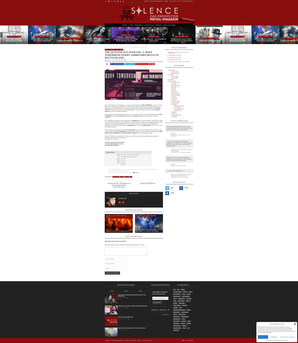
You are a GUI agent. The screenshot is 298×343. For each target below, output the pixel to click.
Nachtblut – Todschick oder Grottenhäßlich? (97, 40)
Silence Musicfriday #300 (174, 55)
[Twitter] (117, 1)
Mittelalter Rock (69, 38)
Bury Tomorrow (116, 176)
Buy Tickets (123, 164)
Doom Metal (181, 298)
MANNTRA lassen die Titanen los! (70, 41)
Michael (173, 164)
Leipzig (175, 307)
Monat (126, 291)
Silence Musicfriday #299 (174, 57)
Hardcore (174, 92)
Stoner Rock (177, 325)
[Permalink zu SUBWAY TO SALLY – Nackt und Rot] (168, 165)
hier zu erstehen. (114, 139)
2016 (174, 289)
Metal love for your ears (155, 314)
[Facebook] (106, 1)
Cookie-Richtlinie (269, 340)
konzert (122, 176)
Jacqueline (108, 60)
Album (182, 289)
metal (188, 310)
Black (190, 291)
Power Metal (174, 101)
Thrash (173, 116)
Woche (112, 291)
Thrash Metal (177, 328)
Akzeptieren (263, 337)
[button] (295, 324)
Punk (183, 319)
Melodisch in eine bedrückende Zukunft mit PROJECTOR (178, 53)
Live (15, 36)
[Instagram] (109, 1)
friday (175, 303)
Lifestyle (170, 70)
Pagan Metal (182, 314)
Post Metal (176, 316)
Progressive (174, 102)
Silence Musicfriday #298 (174, 59)
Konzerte (42, 36)
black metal (177, 294)
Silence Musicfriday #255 (125, 317)
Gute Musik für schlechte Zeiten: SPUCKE (178, 61)
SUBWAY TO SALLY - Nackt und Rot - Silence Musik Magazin (181, 150)
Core (36, 36)
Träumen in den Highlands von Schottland (131, 328)
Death (188, 294)
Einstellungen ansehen (288, 337)
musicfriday (184, 312)
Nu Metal (174, 98)
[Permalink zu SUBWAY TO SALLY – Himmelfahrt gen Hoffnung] (168, 150)
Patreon (137, 172)
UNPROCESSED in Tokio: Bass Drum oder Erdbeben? (42, 40)
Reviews (77, 38)
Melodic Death (175, 95)
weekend (176, 330)
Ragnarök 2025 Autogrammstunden (14, 40)
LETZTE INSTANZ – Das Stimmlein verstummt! (153, 40)
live (180, 307)
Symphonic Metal (175, 115)
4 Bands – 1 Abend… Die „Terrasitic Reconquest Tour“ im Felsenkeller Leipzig (125, 39)
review (184, 321)
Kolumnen (152, 36)
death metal (177, 296)
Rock (216, 38)
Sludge (173, 112)
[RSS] (114, 1)
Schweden (176, 323)
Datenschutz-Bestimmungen (278, 340)
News (19, 36)
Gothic (95, 36)
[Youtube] (120, 1)
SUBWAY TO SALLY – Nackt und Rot (117, 231)
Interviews (174, 71)
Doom (173, 87)
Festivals (10, 36)
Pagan (173, 99)
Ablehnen (274, 337)
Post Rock (204, 38)
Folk (61, 38)
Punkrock (177, 110)
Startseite (106, 47)
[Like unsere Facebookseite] (181, 188)
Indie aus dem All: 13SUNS (209, 41)
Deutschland (186, 296)
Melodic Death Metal (179, 310)
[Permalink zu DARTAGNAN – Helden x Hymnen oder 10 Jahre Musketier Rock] (168, 134)
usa (188, 328)
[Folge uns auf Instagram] (167, 193)
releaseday (177, 321)
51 (128, 307)
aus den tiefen (177, 291)
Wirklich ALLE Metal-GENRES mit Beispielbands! (132, 306)
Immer (140, 291)
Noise (173, 96)
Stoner (173, 113)
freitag (188, 301)
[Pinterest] (112, 1)
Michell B (173, 133)
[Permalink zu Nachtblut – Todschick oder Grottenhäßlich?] (168, 175)
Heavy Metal (174, 93)
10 (126, 329)
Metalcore (127, 176)
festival (189, 298)
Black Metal (174, 82)
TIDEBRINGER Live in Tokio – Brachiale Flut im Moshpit (182, 40)
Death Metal (174, 85)
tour (131, 176)
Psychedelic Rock (178, 109)
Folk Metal (181, 301)
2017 (178, 289)
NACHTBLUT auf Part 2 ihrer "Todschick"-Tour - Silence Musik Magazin (181, 175)
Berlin (185, 291)
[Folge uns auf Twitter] (167, 188)
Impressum (286, 340)
